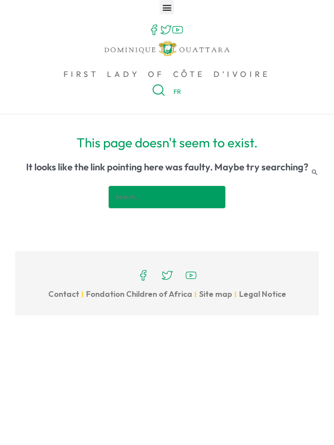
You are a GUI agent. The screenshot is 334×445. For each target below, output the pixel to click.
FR (177, 91)
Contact (63, 294)
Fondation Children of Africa (139, 294)
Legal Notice (262, 294)
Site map (215, 294)
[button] (167, 7)
